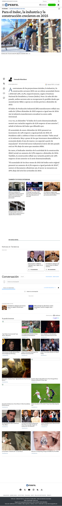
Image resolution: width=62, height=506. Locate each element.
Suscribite (52, 5)
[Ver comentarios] (59, 9)
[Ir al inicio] (11, 4)
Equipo (32, 495)
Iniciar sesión (49, 276)
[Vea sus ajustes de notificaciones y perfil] (58, 4)
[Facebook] (20, 490)
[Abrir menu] (3, 5)
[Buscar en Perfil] (58, 1)
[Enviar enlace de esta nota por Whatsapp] (4, 88)
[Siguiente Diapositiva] (59, 261)
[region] (31, 296)
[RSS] (37, 490)
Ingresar (43, 4)
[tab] (8, 287)
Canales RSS (6, 495)
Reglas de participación (40, 495)
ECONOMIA (5, 8)
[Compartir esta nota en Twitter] (4, 83)
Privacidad (27, 495)
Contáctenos (21, 495)
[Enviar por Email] (4, 93)
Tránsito (49, 495)
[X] (25, 490)
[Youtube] (29, 490)
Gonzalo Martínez (20, 79)
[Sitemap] (41, 490)
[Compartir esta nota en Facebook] (4, 78)
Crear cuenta (56, 276)
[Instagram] (33, 490)
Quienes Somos (13, 495)
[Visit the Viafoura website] (56, 315)
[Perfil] (31, 486)
